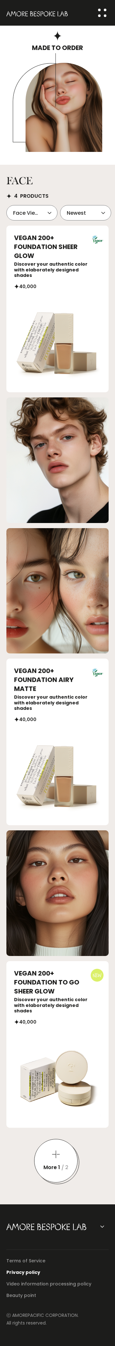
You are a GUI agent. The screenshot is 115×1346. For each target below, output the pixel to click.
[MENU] (102, 12)
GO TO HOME (37, 13)
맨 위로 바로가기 (101, 1332)
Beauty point (21, 1295)
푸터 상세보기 (102, 1226)
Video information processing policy (48, 1284)
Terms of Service (25, 1261)
